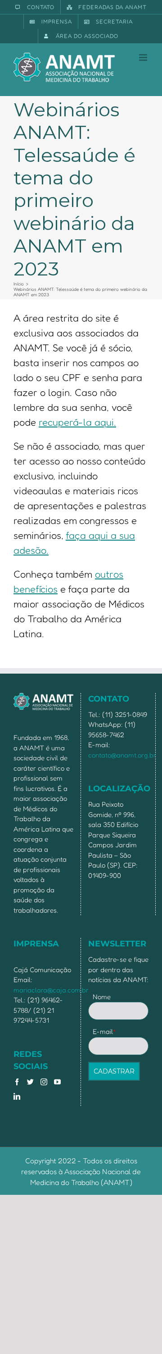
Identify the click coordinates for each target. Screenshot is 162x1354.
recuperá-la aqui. (77, 422)
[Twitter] (30, 1082)
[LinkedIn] (17, 1096)
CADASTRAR (114, 1071)
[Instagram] (43, 1082)
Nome (102, 996)
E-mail (105, 1031)
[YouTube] (57, 1082)
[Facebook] (17, 1082)
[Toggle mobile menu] (143, 57)
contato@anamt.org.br (122, 755)
